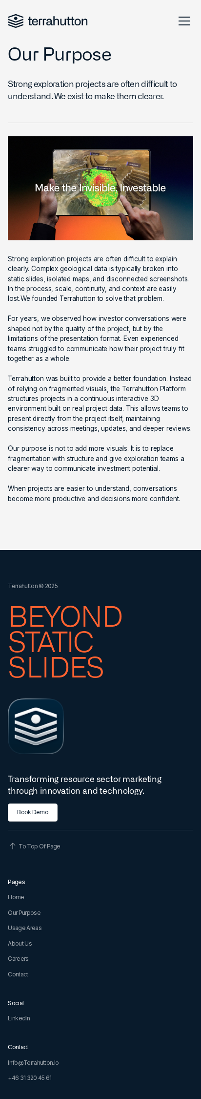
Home (16, 897)
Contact (18, 974)
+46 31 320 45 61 (29, 1077)
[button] (183, 21)
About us (20, 943)
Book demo (32, 812)
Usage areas (24, 927)
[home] (48, 20)
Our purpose (24, 912)
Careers (18, 958)
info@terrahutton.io (33, 1062)
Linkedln (19, 1018)
